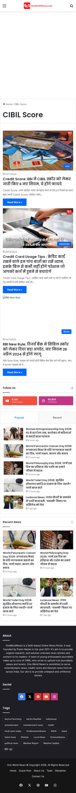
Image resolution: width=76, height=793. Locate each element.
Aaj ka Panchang (13, 719)
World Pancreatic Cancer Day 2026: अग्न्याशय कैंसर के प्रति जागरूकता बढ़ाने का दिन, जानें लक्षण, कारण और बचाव (49, 449)
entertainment (11, 725)
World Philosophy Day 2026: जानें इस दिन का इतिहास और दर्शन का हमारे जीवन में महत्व (49, 466)
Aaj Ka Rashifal (33, 719)
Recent (57, 417)
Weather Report (30, 743)
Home (8, 104)
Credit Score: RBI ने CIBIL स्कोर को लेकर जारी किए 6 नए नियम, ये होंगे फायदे (37, 181)
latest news (10, 737)
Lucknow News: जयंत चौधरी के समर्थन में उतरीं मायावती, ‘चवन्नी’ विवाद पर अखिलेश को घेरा (48, 501)
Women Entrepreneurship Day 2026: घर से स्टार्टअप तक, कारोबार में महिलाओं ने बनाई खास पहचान (49, 432)
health (51, 725)
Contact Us (38, 776)
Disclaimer (60, 770)
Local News (39, 737)
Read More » (14, 202)
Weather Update (51, 743)
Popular (19, 417)
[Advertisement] (38, 53)
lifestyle (25, 737)
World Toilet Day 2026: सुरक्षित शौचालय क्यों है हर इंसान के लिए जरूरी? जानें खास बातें (48, 483)
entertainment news (33, 725)
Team (49, 770)
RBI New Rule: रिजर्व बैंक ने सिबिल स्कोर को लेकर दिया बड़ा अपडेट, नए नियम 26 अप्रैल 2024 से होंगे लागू (36, 349)
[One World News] (38, 5)
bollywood (51, 719)
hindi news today (13, 731)
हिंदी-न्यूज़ (8, 749)
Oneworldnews (57, 737)
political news (11, 743)
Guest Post (25, 770)
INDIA (54, 731)
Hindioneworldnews (36, 731)
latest (64, 731)
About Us (39, 770)
